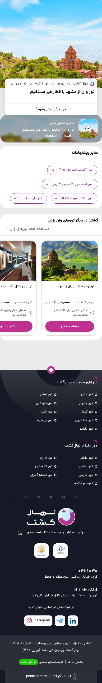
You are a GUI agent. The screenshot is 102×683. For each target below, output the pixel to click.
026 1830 (87, 571)
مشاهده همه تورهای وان (29, 228)
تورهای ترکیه (83, 483)
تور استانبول (84, 420)
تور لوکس (86, 466)
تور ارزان (46, 458)
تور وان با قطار (31, 198)
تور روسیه (44, 420)
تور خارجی (86, 475)
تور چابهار (86, 403)
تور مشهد (86, 394)
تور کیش (86, 411)
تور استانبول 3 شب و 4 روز (72, 184)
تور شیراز (45, 411)
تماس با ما (75, 662)
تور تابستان (43, 466)
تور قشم (46, 394)
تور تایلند (86, 429)
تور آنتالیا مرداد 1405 (77, 198)
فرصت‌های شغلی (42, 662)
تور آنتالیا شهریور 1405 (75, 169)
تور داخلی (86, 458)
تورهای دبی (44, 403)
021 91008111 (85, 589)
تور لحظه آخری (41, 475)
